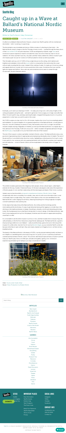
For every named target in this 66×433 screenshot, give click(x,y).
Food (33, 342)
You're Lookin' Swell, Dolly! (14, 283)
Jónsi (54, 51)
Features (33, 319)
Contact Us (48, 414)
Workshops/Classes (33, 348)
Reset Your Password (30, 408)
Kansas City (16, 401)
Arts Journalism (33, 338)
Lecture (33, 369)
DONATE (8, 401)
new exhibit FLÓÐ (12, 51)
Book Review (33, 346)
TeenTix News (33, 331)
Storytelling (33, 350)
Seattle (15, 397)
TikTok (46, 399)
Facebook (47, 403)
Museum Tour (33, 357)
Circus (33, 340)
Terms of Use (27, 412)
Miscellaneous (33, 363)
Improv (33, 365)
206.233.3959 (49, 412)
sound (27, 63)
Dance (33, 384)
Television (33, 359)
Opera (33, 375)
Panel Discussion (33, 367)
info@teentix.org (49, 410)
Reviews (33, 329)
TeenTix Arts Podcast (33, 313)
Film (33, 381)
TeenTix (6, 426)
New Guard (33, 309)
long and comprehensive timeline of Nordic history (37, 193)
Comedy (33, 361)
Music (33, 377)
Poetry (33, 355)
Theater (33, 373)
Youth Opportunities (33, 315)
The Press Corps (28, 405)
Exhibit (15, 38)
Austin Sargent (27, 38)
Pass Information (28, 397)
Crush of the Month (33, 325)
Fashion (33, 344)
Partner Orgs (27, 401)
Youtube (47, 401)
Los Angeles (16, 399)
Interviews (33, 327)
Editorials (33, 317)
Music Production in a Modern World (18, 285)
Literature (33, 379)
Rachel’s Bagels (37, 225)
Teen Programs (28, 403)
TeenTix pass (8, 130)
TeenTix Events (33, 323)
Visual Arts (7, 38)
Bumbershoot (33, 311)
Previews (33, 321)
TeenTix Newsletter (29, 410)
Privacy (26, 415)
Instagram (47, 397)
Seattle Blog (8, 12)
